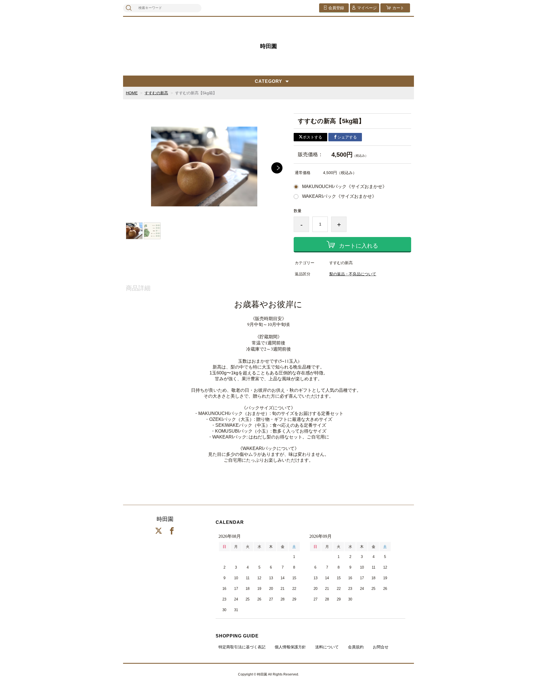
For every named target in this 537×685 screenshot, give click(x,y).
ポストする (312, 137)
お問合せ (380, 647)
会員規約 (356, 647)
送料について (327, 647)
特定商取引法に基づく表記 (241, 647)
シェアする (347, 137)
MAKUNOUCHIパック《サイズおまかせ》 (344, 186)
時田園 (268, 46)
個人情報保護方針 (290, 647)
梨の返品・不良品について (352, 274)
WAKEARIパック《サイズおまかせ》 (339, 196)
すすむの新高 (156, 93)
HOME (132, 93)
